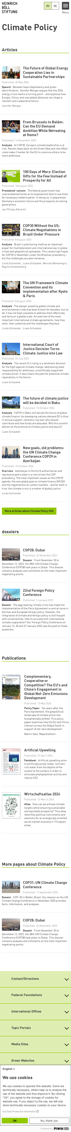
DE (55, 6)
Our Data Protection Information (19, 1111)
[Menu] (65, 6)
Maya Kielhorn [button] (47, 734)
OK (15, 1120)
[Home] (22, 7)
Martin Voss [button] (31, 734)
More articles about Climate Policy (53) (29, 511)
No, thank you (49, 1120)
